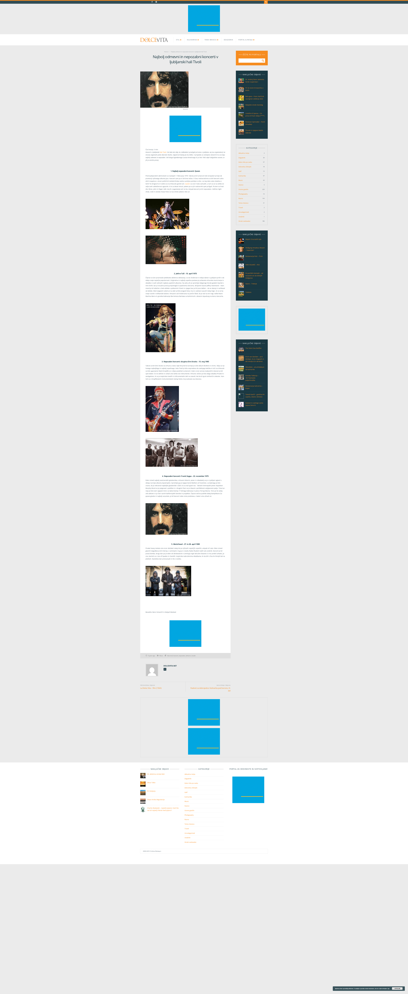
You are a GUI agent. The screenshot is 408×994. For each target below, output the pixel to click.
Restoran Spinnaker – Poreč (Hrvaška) (255, 123)
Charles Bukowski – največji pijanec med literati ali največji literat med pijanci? (163, 809)
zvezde (193, 655)
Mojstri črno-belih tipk (253, 239)
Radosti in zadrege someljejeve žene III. (254, 404)
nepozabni (182, 655)
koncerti (175, 655)
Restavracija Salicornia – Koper (254, 387)
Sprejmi (397, 988)
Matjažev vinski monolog (254, 105)
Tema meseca (210, 40)
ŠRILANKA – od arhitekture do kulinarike (254, 368)
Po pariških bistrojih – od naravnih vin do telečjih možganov (254, 275)
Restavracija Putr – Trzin (254, 256)
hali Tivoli (162, 152)
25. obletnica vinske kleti (156, 774)
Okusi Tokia (151, 783)
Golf (240, 171)
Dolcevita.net (170, 666)
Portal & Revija (245, 40)
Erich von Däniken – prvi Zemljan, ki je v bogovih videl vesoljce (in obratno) (254, 359)
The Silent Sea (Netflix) (253, 348)
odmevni (188, 655)
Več (388, 988)
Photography (243, 194)
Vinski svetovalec (244, 221)
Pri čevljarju (151, 791)
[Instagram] (156, 2)
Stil (178, 40)
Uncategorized (244, 212)
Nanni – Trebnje (251, 284)
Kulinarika (192, 40)
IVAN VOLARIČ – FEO (252, 265)
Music (161, 655)
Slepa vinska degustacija (156, 800)
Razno (241, 198)
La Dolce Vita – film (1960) (151, 688)
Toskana (248, 292)
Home (166, 52)
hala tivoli (170, 655)
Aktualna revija (244, 153)
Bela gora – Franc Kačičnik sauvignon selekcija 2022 (254, 97)
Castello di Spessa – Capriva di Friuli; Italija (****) (254, 114)
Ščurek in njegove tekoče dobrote (254, 131)
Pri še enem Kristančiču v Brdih (254, 89)
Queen (187, 184)
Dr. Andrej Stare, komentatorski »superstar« (254, 80)
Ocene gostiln (243, 189)
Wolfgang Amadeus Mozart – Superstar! (255, 249)
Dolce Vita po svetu (245, 162)
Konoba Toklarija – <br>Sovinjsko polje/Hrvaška (252, 378)
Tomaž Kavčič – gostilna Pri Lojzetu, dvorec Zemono (255, 395)
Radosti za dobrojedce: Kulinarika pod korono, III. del (211, 689)
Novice (241, 185)
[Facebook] (152, 2)
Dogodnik (228, 40)
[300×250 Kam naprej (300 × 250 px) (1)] (204, 31)
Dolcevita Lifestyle (245, 167)
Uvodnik (241, 217)
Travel (241, 208)
